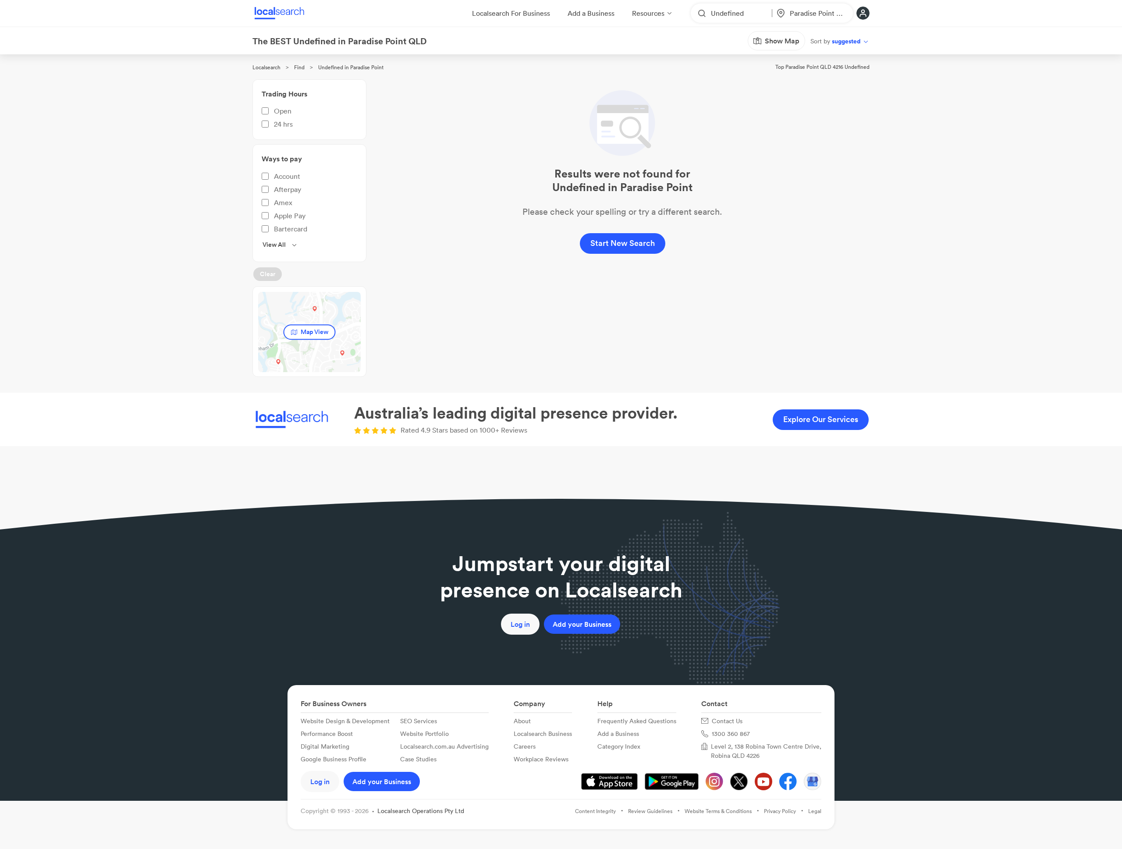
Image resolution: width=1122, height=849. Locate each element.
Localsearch (266, 67)
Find (299, 67)
